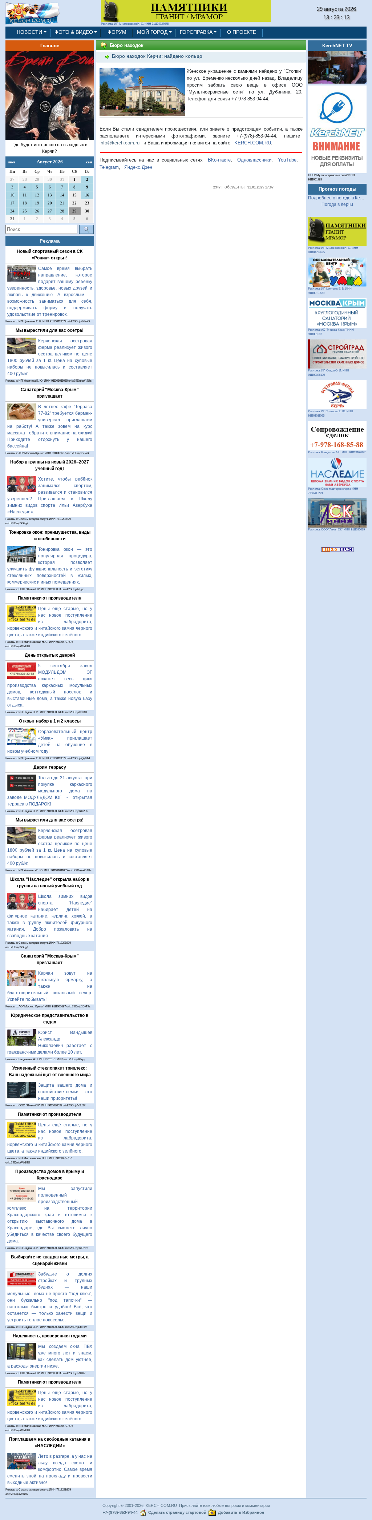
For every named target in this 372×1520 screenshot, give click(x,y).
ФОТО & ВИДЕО (73, 32)
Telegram (109, 167)
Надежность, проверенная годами (49, 1335)
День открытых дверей (50, 655)
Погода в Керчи (337, 204)
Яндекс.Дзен (138, 167)
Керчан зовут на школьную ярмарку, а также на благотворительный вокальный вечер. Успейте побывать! (49, 986)
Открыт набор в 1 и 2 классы (50, 721)
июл (11, 162)
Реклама (50, 241)
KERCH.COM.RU (252, 143)
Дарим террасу (49, 767)
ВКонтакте (219, 160)
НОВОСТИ (29, 32)
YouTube (287, 160)
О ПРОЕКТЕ (241, 32)
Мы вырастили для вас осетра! (50, 330)
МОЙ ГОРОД (152, 32)
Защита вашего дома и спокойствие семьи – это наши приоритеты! (65, 1092)
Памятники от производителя (49, 598)
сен (89, 162)
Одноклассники (254, 160)
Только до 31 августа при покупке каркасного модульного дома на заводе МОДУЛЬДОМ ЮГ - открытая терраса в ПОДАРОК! (49, 791)
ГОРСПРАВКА (196, 32)
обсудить (234, 187)
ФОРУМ (117, 32)
